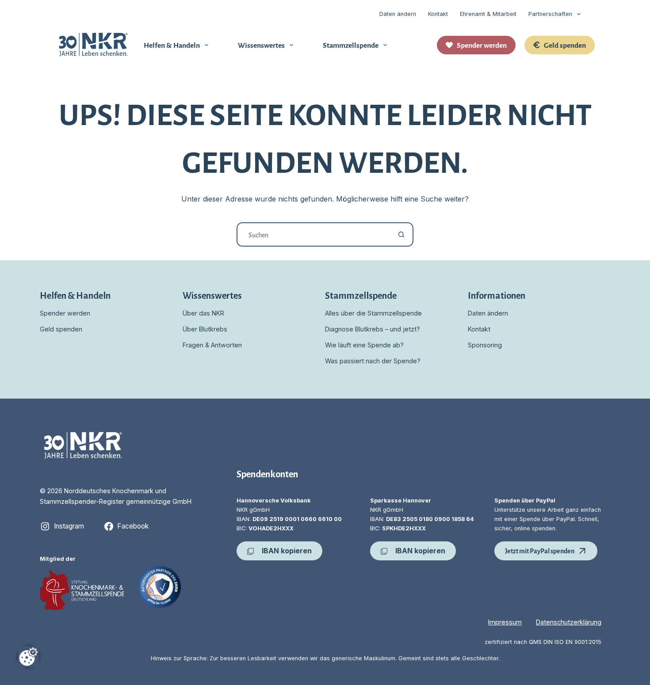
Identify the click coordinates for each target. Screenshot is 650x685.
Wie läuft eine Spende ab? (364, 345)
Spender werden (482, 44)
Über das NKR (203, 313)
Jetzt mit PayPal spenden (539, 550)
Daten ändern (397, 14)
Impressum (505, 622)
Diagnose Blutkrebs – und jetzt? (372, 329)
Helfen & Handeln (172, 44)
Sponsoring (485, 345)
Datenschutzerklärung (568, 622)
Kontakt (438, 14)
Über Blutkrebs (205, 329)
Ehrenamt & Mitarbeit (488, 14)
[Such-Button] (401, 234)
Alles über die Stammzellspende (373, 313)
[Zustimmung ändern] (28, 656)
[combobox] (313, 234)
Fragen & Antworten (212, 345)
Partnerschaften (550, 14)
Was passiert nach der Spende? (373, 361)
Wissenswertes (261, 44)
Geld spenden (565, 44)
